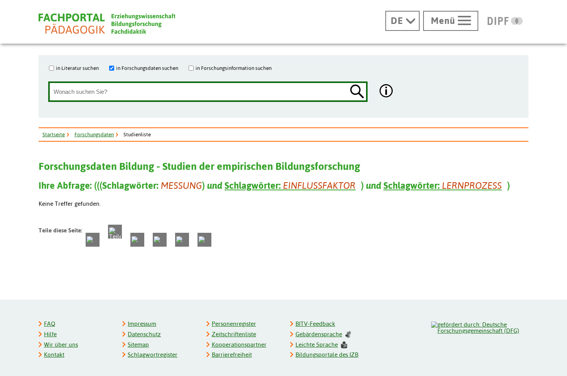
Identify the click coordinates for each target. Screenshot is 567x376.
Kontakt (54, 354)
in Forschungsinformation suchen (234, 68)
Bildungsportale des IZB (326, 354)
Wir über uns (61, 344)
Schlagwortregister (152, 354)
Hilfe (50, 334)
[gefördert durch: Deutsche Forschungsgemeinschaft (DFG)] (479, 326)
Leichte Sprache (316, 344)
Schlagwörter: (290, 185)
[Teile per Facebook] (93, 240)
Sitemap (138, 344)
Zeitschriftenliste (234, 334)
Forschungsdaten (94, 134)
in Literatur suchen (77, 68)
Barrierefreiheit (232, 354)
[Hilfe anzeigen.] (386, 91)
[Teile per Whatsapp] (137, 240)
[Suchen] (357, 92)
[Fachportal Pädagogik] (107, 24)
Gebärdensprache (318, 334)
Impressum (142, 323)
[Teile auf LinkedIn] (160, 240)
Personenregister (234, 323)
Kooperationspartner (239, 344)
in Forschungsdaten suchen (147, 68)
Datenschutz (144, 334)
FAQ (49, 323)
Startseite (53, 134)
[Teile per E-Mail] (182, 240)
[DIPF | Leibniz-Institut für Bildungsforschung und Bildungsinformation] (505, 21)
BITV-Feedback (315, 323)
